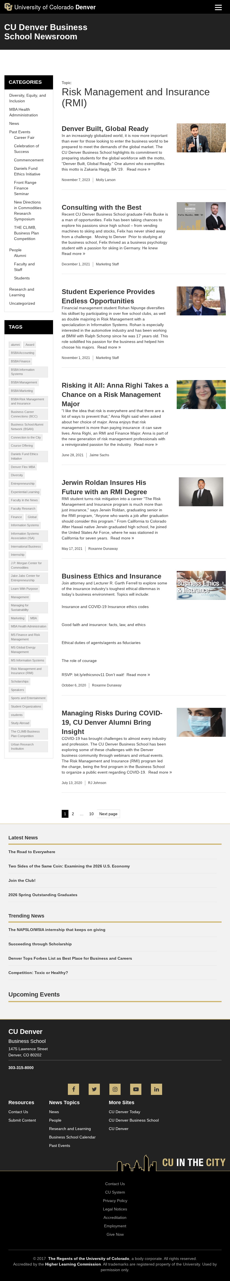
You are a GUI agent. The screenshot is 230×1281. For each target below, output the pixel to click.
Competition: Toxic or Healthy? (38, 972)
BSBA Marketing (22, 390)
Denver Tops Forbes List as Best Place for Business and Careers (70, 958)
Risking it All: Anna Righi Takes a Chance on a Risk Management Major (115, 394)
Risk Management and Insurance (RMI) (26, 671)
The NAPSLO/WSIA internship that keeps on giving (56, 929)
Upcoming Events (34, 994)
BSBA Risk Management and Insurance (27, 401)
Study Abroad (20, 723)
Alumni (20, 255)
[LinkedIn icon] (156, 1090)
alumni (15, 344)
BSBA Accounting (22, 352)
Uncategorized (22, 303)
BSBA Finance (20, 361)
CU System (115, 1192)
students (17, 715)
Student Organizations (26, 706)
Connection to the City (26, 437)
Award (30, 344)
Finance (16, 517)
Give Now (115, 1234)
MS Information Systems (27, 660)
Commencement (28, 160)
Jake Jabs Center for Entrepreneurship (25, 578)
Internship (17, 554)
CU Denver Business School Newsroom (46, 31)
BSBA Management (24, 382)
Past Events (19, 132)
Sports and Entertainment (28, 698)
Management (20, 597)
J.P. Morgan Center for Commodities (26, 565)
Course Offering (22, 445)
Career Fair (24, 137)
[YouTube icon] (136, 1090)
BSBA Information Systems (22, 372)
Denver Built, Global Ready (105, 128)
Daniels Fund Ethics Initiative (24, 456)
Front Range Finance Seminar (25, 188)
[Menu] (218, 7)
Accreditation (115, 1217)
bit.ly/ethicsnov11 (89, 674)
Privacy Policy (115, 1200)
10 (92, 814)
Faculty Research (23, 508)
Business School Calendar (72, 1137)
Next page (108, 814)
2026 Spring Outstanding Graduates (42, 895)
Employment (115, 1226)
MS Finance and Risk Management (25, 637)
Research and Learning (70, 1128)
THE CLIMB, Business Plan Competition (26, 233)
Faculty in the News (24, 500)
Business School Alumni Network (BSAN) (27, 427)
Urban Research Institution (22, 747)
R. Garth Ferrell (123, 583)
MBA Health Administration (28, 626)
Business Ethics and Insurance (111, 576)
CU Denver (118, 1128)
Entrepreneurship (22, 483)
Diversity (17, 475)
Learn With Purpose (24, 588)
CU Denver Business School (134, 1120)
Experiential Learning (25, 492)
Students (22, 278)
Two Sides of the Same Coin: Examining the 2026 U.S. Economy (69, 866)
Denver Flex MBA (23, 467)
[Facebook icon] (73, 1090)
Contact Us (18, 1112)
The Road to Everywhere (31, 852)
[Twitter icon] (94, 1090)
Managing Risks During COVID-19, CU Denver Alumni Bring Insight (112, 722)
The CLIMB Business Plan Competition (25, 734)
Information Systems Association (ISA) (25, 536)
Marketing (17, 618)
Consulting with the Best (101, 207)
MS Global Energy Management (23, 650)
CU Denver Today (124, 1112)
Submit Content (22, 1120)
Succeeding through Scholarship (40, 944)
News (14, 123)
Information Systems (25, 525)
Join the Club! (22, 880)
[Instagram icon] (115, 1090)
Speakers (17, 690)
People (15, 250)
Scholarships (20, 681)
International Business (26, 546)
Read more (137, 169)
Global (32, 517)
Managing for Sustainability (20, 607)
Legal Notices (115, 1209)
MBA (33, 618)
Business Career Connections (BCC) (24, 414)
